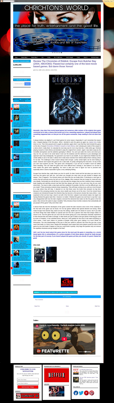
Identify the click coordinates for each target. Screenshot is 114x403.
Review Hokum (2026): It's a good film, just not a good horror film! (25, 144)
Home (67, 306)
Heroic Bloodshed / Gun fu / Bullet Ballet (25, 252)
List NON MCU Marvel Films (24, 105)
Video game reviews (60, 292)
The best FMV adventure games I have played (25, 131)
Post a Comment (39, 299)
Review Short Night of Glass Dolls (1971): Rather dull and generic (25, 118)
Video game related (45, 292)
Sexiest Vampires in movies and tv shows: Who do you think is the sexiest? (25, 158)
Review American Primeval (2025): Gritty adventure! (25, 239)
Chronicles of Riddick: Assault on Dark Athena (61, 146)
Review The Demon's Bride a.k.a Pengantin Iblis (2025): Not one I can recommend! (22, 172)
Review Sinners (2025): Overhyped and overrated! (25, 226)
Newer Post (37, 306)
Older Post (97, 306)
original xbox (93, 142)
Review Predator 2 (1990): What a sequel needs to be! (25, 265)
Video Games (72, 292)
